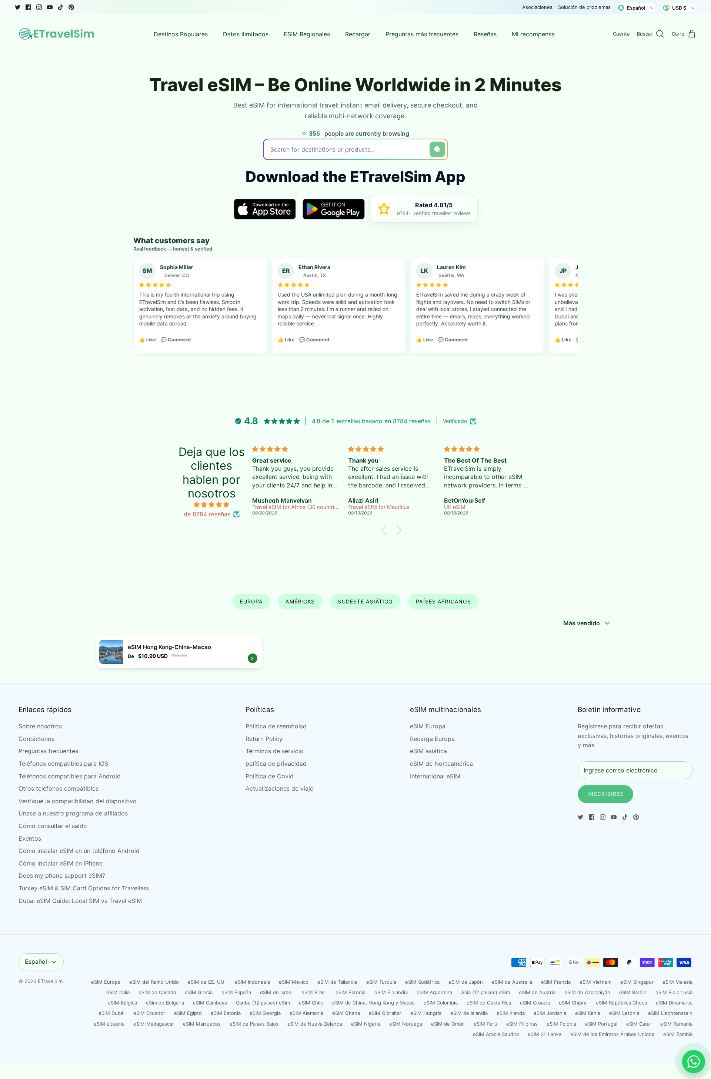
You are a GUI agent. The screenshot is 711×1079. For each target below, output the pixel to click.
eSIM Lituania (109, 1024)
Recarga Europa (432, 738)
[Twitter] (17, 7)
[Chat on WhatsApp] (693, 1061)
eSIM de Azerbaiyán (587, 992)
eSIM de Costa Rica (489, 1003)
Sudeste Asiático (365, 601)
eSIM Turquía (381, 982)
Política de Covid (270, 776)
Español (36, 961)
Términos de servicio (275, 751)
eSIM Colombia (441, 1003)
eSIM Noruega (405, 1024)
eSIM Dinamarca (674, 1003)
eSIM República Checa (621, 1003)
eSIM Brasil (314, 992)
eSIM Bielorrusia (673, 992)
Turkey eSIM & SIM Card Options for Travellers (84, 888)
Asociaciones (537, 7)
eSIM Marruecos (202, 1024)
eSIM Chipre (573, 1003)
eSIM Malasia (677, 982)
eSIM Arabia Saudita (496, 1034)
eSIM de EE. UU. (207, 982)
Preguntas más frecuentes (421, 34)
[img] (211, 505)
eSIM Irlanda (511, 1013)
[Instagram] (39, 7)
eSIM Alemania (306, 1013)
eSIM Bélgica (122, 1003)
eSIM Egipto (188, 1013)
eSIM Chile (311, 1003)
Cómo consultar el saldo (53, 826)
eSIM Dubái (111, 1013)
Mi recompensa (533, 34)
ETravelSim (50, 981)
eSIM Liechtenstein (670, 1013)
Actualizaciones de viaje (279, 788)
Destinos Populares (181, 34)
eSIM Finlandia (391, 992)
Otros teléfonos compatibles (59, 788)
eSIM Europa (427, 726)
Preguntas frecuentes (48, 751)
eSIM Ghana (346, 1013)
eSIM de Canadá (157, 992)
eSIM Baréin (633, 992)
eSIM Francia (556, 982)
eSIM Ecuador (149, 1013)
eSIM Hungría (425, 1013)
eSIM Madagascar (153, 1024)
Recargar (357, 34)
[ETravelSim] (57, 34)
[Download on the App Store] (265, 209)
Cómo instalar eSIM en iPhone (61, 863)
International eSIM (435, 776)
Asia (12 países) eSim (485, 992)
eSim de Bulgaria (165, 1003)
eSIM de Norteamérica (441, 763)
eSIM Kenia (587, 1013)
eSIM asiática (428, 751)
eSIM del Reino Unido (154, 982)
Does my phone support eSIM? (62, 875)
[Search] (437, 149)
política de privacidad (276, 763)
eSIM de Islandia (469, 1013)
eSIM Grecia (199, 992)
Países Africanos (443, 601)
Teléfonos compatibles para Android (70, 776)
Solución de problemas (584, 7)
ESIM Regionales (307, 34)
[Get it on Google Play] (334, 209)
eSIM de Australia (512, 982)
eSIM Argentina (434, 992)
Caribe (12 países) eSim (263, 1003)
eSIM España (236, 992)
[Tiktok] (60, 7)
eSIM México (293, 982)
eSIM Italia (118, 992)
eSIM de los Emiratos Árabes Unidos (612, 1034)
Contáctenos (36, 738)
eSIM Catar (638, 1024)
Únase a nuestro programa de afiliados (73, 813)
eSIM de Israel (276, 992)
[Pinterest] (71, 7)
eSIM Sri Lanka (544, 1034)
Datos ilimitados (245, 34)
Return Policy (264, 738)
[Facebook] (28, 7)
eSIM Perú (485, 1024)
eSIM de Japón (465, 982)
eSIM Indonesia (252, 982)
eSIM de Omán (448, 1024)
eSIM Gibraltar (385, 1013)
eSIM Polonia (561, 1024)
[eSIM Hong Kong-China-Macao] (179, 651)
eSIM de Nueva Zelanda (314, 1024)
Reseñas (485, 34)
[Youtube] (50, 7)
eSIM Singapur (637, 982)
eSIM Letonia (624, 1013)
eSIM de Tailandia (337, 982)
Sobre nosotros (40, 726)
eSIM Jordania (550, 1013)
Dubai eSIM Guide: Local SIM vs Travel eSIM (80, 900)
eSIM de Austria (537, 992)
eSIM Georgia (265, 1013)
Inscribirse (605, 794)
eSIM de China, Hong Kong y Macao (373, 1003)
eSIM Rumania (676, 1024)
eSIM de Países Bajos (254, 1024)
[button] (386, 530)
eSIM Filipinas (522, 1024)
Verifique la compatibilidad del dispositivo (78, 801)
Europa (251, 601)
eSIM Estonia (350, 992)
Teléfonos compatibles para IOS (63, 763)
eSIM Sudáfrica (422, 982)
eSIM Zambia (677, 1034)
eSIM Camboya (210, 1003)
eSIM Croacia (535, 1003)
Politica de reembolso (276, 726)
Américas (300, 601)
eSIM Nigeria (365, 1024)
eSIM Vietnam (595, 982)
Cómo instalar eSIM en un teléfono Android (79, 850)
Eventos (30, 838)
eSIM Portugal (601, 1024)
